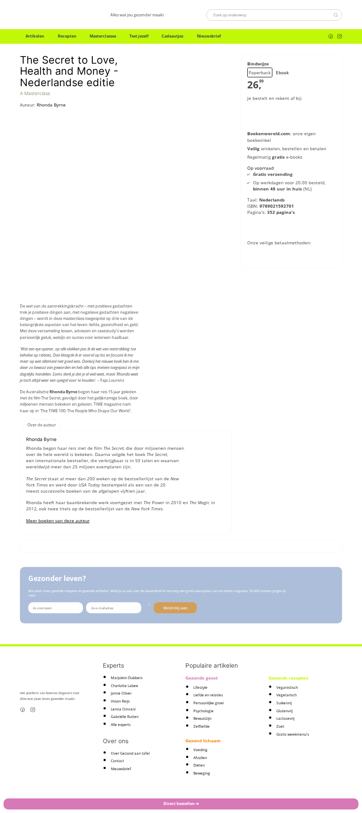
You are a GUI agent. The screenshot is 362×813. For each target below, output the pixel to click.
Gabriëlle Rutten (125, 716)
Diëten (199, 765)
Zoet (280, 726)
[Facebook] (331, 36)
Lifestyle (200, 687)
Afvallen (200, 757)
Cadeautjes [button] (172, 36)
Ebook (282, 72)
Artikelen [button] (35, 36)
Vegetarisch (286, 694)
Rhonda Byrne (51, 105)
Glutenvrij (284, 710)
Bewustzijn (202, 718)
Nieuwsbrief (209, 36)
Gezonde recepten (288, 678)
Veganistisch (287, 687)
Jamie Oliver (121, 693)
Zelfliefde (201, 726)
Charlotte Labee (124, 685)
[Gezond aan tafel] (44, 15)
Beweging (201, 773)
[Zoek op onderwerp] (336, 15)
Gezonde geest (201, 678)
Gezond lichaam (203, 740)
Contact (117, 760)
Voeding (200, 749)
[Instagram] (340, 36)
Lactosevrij (285, 718)
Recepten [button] (67, 36)
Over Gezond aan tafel (130, 753)
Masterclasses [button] (103, 36)
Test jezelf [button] (138, 36)
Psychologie (203, 710)
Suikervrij (284, 702)
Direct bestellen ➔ (181, 803)
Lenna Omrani (123, 709)
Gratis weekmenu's (292, 734)
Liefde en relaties (208, 694)
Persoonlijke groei (208, 702)
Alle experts (121, 724)
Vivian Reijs (120, 701)
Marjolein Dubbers (127, 677)
